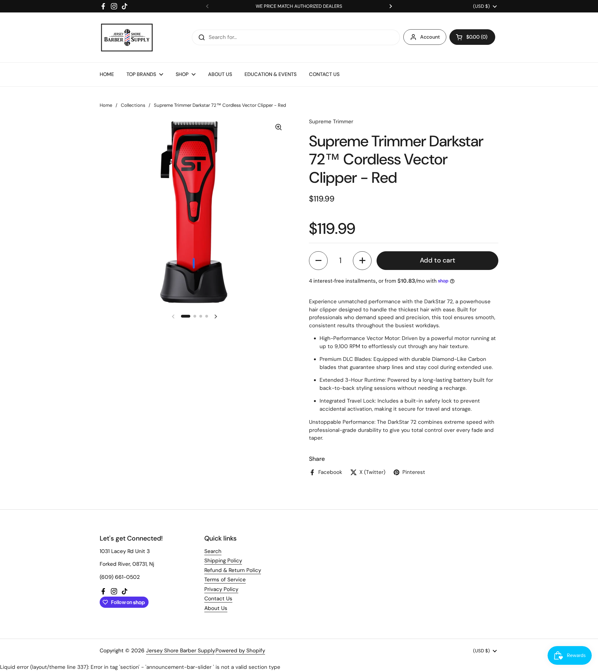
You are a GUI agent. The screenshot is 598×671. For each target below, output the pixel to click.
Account (430, 37)
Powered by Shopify (240, 650)
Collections (133, 105)
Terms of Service (225, 579)
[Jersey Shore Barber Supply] (127, 37)
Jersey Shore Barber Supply (180, 650)
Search (212, 551)
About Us (215, 608)
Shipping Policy (223, 560)
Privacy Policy (221, 589)
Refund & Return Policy (232, 570)
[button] (472, 37)
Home (106, 105)
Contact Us (218, 598)
